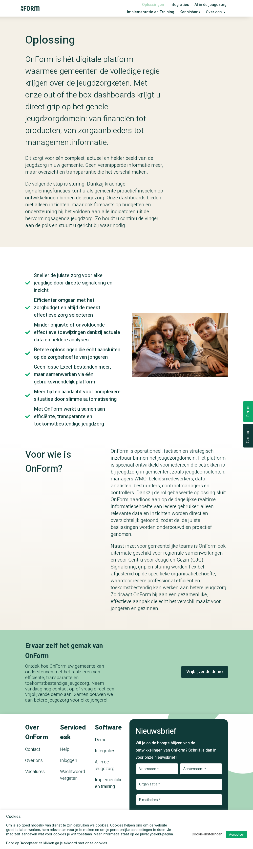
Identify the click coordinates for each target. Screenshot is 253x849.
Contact (32, 749)
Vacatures (35, 771)
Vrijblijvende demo (204, 671)
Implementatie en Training (150, 12)
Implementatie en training (109, 783)
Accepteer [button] (236, 834)
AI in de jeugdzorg (210, 5)
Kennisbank (190, 12)
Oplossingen (153, 5)
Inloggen (68, 760)
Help (64, 749)
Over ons (214, 12)
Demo (100, 739)
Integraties (179, 5)
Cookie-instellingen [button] (207, 834)
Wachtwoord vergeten (72, 775)
